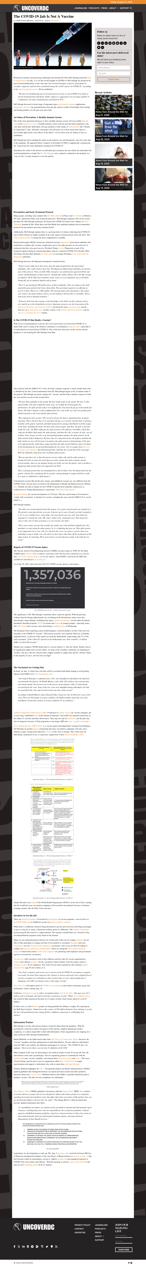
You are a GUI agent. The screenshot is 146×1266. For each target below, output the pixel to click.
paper (36, 728)
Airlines (17, 962)
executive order (63, 1153)
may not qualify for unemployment (37, 948)
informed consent (65, 1058)
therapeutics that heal (22, 107)
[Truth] (121, 43)
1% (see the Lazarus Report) (29, 556)
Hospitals (74, 942)
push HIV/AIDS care (22, 922)
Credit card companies (46, 951)
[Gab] (110, 43)
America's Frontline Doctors (29, 312)
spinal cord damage (61, 620)
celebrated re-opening (30, 993)
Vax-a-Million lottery (82, 996)
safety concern (65, 712)
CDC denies (22, 626)
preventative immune (67, 104)
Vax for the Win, (66, 993)
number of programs (81, 929)
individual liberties (72, 1064)
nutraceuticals (74, 126)
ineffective (72, 718)
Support (124, 8)
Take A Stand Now (67, 1061)
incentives (34, 962)
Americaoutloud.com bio (28, 89)
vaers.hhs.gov (39, 559)
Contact (79, 1229)
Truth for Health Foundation (72, 309)
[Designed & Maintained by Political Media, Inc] (129, 1263)
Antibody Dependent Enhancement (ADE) (30, 712)
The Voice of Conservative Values (65, 1039)
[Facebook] (98, 43)
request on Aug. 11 (80, 1156)
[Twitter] (102, 43)
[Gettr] (125, 43)
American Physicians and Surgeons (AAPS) (35, 307)
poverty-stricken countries (60, 922)
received (61, 248)
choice (77, 1058)
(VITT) (40, 623)
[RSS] (102, 47)
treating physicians (34, 309)
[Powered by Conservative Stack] (131, 1263)
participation (53, 919)
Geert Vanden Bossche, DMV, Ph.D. (28, 726)
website (28, 553)
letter (34, 902)
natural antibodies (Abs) (74, 734)
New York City (19, 985)
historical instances (29, 919)
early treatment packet (22, 237)
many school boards (77, 1161)
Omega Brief (68, 1091)
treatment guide (74, 307)
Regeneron (65, 242)
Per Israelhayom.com (44, 674)
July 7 (41, 1068)
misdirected (62, 1159)
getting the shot (73, 326)
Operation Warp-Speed (65, 489)
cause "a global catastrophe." (79, 721)
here (15, 486)
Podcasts (94, 8)
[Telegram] (113, 43)
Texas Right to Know (22, 1091)
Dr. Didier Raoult (54, 215)
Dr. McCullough (47, 153)
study (36, 715)
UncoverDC (32, 8)
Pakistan (35, 1006)
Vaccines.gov (19, 959)
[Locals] (98, 47)
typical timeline (22, 494)
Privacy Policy (83, 1225)
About (113, 8)
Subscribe (113, 79)
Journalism (80, 8)
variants (49, 731)
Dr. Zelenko (77, 215)
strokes (57, 623)
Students (80, 940)
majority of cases (29, 123)
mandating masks (31, 1164)
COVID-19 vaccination (51, 985)
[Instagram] (106, 43)
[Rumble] (117, 43)
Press (104, 8)
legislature (18, 1058)
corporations (18, 945)
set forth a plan (47, 253)
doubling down (59, 626)
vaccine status (36, 1074)
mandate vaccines (20, 964)
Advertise (80, 1232)
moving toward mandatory (40, 945)
